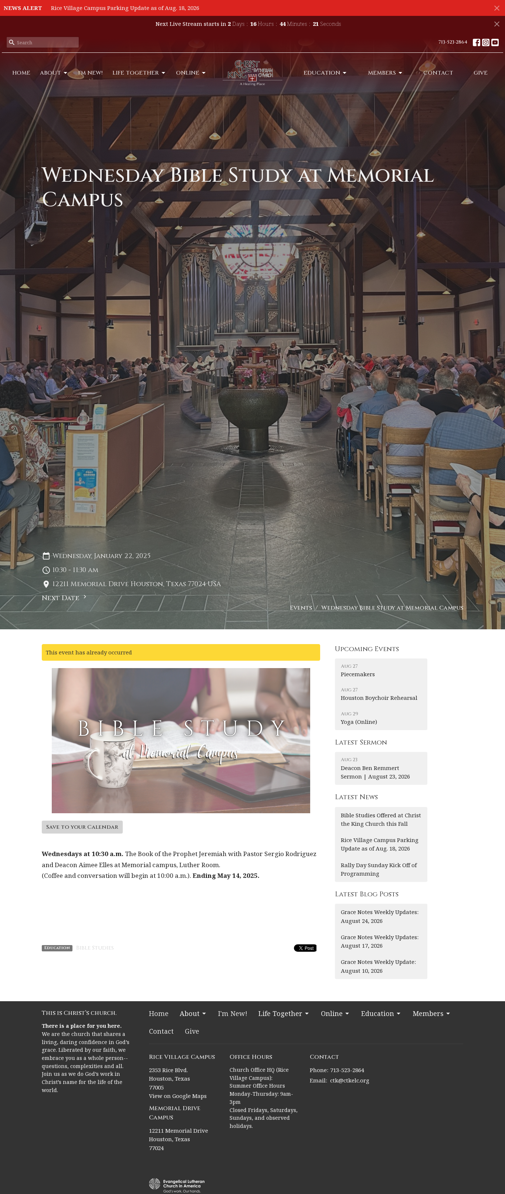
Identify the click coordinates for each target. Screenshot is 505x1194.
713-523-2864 (452, 42)
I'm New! (90, 73)
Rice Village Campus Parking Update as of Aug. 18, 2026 (125, 7)
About (50, 73)
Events (301, 608)
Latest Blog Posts (367, 894)
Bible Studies (95, 948)
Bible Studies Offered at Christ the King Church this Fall (381, 819)
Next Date (61, 598)
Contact (438, 73)
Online (187, 73)
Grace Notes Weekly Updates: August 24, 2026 (379, 916)
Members (382, 73)
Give (481, 73)
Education (322, 73)
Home (21, 73)
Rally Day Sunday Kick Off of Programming (379, 869)
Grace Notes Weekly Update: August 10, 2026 (378, 966)
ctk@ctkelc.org (349, 1080)
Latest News (356, 797)
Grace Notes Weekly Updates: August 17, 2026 (379, 941)
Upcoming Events (367, 649)
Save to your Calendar (82, 827)
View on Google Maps (178, 1095)
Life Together (135, 73)
